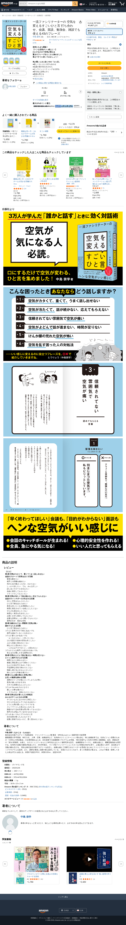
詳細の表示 (65, 144)
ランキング (65, 10)
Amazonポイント (18, 10)
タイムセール (103, 10)
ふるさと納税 (40, 10)
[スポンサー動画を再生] (89, 859)
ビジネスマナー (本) (13, 789)
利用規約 (34, 918)
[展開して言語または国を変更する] (86, 4)
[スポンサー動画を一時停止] (56, 864)
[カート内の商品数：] (122, 4)
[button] (5, 9)
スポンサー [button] (5, 842)
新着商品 (114, 10)
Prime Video (90, 10)
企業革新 (48, 15)
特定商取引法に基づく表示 (88, 918)
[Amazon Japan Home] (43, 911)
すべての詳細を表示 (40, 100)
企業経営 (40, 15)
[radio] (95, 24)
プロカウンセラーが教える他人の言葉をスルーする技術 (42, 875)
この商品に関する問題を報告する (49, 83)
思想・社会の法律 (12, 795)
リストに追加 (94, 117)
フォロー (23, 87)
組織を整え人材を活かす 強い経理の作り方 (95, 875)
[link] (9, 142)
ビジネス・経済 (10, 15)
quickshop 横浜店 (107, 76)
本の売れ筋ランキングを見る (50, 787)
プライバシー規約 (44, 918)
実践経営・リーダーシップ (26, 15)
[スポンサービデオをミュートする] (56, 869)
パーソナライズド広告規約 (61, 918)
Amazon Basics (78, 10)
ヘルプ (29, 10)
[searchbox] (49, 3)
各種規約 (75, 918)
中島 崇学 (36, 37)
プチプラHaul (53, 10)
